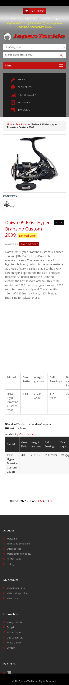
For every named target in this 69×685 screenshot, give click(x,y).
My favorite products (18, 593)
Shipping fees (14, 548)
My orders (12, 598)
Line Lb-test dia (15, 637)
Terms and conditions (18, 543)
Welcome (12, 538)
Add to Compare (41, 424)
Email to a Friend (17, 428)
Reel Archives (23, 124)
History (11, 564)
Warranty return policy (19, 553)
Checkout (45, 18)
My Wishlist (31, 18)
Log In (57, 18)
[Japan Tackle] (34, 37)
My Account (16, 18)
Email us (45, 501)
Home (10, 124)
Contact (11, 647)
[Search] (61, 55)
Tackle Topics (14, 632)
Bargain (11, 627)
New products (14, 622)
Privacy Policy (14, 559)
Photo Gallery (14, 642)
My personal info (16, 588)
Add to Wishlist (16, 424)
